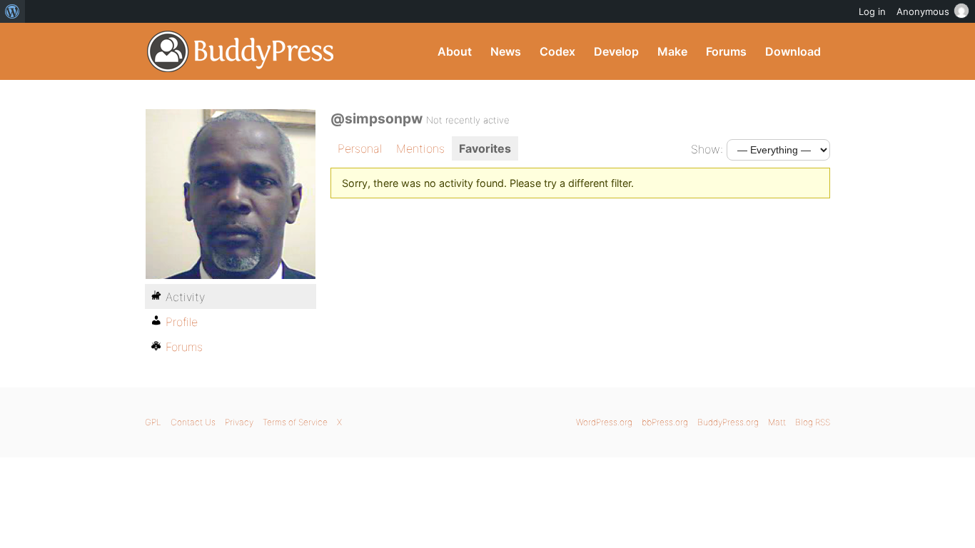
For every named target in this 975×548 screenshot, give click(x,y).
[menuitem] (12, 11)
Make (672, 51)
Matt (777, 422)
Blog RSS (812, 422)
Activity (185, 297)
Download (793, 51)
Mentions (420, 148)
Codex (557, 51)
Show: (707, 149)
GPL (153, 422)
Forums (726, 51)
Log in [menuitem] (872, 11)
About (455, 51)
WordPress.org (604, 422)
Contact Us (193, 422)
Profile (182, 322)
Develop (616, 51)
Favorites (485, 148)
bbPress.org (665, 422)
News (505, 51)
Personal (360, 148)
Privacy (239, 422)
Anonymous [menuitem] (922, 11)
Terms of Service (295, 422)
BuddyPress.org (241, 51)
